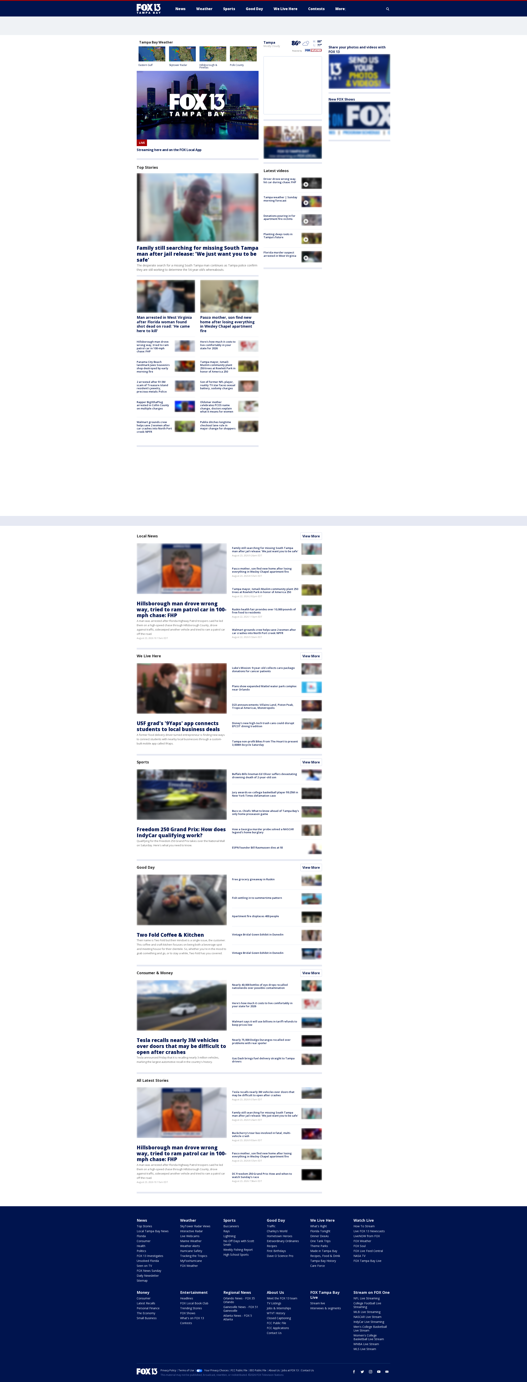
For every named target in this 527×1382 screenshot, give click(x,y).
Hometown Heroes (279, 1236)
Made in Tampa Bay (323, 1251)
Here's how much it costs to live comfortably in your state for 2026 (218, 345)
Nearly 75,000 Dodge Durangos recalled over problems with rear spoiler (261, 1041)
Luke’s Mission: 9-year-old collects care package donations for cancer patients (263, 669)
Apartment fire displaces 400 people (255, 916)
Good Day (146, 867)
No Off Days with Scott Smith (238, 1243)
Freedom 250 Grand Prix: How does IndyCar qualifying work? (181, 832)
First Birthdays (276, 1251)
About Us (275, 1292)
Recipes (272, 1246)
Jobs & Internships (279, 1308)
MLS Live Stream (364, 1349)
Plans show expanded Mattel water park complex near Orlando (264, 687)
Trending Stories (191, 1308)
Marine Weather (191, 1241)
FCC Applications (278, 1328)
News (142, 1220)
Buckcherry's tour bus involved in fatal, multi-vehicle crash (261, 1134)
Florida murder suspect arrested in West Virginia (280, 254)
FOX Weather (189, 1266)
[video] (311, 183)
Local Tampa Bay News (153, 1231)
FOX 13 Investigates (150, 1256)
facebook (354, 1371)
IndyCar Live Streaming (368, 1322)
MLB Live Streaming (366, 1312)
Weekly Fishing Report (238, 1250)
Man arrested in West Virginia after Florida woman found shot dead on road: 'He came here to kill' (164, 324)
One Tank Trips (320, 1241)
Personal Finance (148, 1308)
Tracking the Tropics (193, 1256)
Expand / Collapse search (387, 9)
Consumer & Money (155, 972)
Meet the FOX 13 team (282, 1298)
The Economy (146, 1313)
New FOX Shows (342, 99)
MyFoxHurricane (191, 1261)
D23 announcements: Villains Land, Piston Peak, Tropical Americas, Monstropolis (263, 706)
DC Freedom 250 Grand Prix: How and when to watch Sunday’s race (262, 1175)
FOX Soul (359, 1246)
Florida (141, 1236)
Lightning (229, 1236)
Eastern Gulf (146, 65)
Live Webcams (189, 1236)
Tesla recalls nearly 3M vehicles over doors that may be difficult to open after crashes (181, 1046)
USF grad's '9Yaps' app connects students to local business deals (178, 726)
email (387, 1371)
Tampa (269, 42)
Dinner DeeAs (319, 1236)
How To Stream (364, 1226)
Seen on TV (144, 1266)
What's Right (318, 1226)
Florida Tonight (320, 1231)
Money (143, 1292)
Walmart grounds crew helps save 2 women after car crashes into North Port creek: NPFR (154, 427)
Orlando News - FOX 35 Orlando (239, 1300)
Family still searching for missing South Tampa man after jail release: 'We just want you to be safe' (197, 253)
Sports (143, 762)
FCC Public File (276, 1323)
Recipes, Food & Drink (325, 1256)
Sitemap (142, 1280)
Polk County (237, 65)
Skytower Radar (178, 65)
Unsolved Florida (148, 1261)
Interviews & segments (325, 1308)
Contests (186, 1323)
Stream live (317, 1303)
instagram (370, 1371)
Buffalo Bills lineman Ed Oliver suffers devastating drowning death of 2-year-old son (264, 775)
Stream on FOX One (371, 1292)
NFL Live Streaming (366, 1298)
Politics (141, 1251)
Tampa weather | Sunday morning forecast (280, 198)
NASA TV (359, 1256)
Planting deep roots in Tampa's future (278, 235)
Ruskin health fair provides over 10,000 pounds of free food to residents (264, 610)
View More (311, 536)
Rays (226, 1231)
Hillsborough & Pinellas (208, 66)
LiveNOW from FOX (366, 1236)
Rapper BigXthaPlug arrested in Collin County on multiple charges (153, 405)
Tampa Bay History (323, 1261)
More (340, 8)
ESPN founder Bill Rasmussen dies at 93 (257, 847)
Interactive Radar (191, 1231)
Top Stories (144, 1226)
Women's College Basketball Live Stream (368, 1337)
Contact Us (274, 1333)
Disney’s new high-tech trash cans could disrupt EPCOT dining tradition (263, 724)
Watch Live (363, 1220)
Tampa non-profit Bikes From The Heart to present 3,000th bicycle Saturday (265, 743)
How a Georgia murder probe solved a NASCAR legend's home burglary (263, 830)
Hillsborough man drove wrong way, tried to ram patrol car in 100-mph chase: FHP (153, 346)
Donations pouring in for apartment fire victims (279, 217)
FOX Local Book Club (194, 1303)
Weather (188, 1220)
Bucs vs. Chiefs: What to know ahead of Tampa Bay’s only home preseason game (265, 812)
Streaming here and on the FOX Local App (169, 150)
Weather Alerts (190, 1246)
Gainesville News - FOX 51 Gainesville (240, 1309)
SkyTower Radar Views (195, 1226)
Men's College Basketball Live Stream (370, 1328)
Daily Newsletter (148, 1276)
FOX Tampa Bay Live (367, 1261)
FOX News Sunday (149, 1271)
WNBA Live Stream (366, 1344)
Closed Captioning (279, 1318)
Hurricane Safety (191, 1251)
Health (141, 1246)
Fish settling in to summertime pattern (257, 898)
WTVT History (276, 1313)
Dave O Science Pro (280, 1256)
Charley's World (277, 1231)
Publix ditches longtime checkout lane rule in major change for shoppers (218, 425)
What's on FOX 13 (192, 1318)
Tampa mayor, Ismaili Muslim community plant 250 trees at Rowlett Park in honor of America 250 (218, 366)
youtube (378, 1371)
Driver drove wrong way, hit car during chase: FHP (280, 180)
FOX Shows (187, 1313)
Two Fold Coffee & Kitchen (170, 934)
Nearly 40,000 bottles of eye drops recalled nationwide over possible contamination (260, 986)
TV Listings (274, 1303)
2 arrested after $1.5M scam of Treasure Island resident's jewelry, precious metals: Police (152, 386)
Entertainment (194, 1292)
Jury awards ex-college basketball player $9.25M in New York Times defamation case (265, 793)
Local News (147, 535)
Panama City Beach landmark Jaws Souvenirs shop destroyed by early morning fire (153, 366)
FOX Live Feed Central (368, 1251)
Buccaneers (231, 1226)
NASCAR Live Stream (367, 1317)
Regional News (237, 1292)
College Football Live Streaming (367, 1305)
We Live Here (149, 655)
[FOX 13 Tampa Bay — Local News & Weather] (150, 9)
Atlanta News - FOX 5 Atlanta (237, 1317)
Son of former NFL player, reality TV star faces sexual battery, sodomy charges (217, 385)
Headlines (186, 1298)
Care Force (317, 1266)
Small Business (147, 1318)
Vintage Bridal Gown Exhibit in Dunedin (257, 934)
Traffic (271, 1226)
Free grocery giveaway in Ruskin (253, 879)
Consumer (143, 1241)
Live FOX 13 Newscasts (369, 1231)
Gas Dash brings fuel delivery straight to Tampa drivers (263, 1059)
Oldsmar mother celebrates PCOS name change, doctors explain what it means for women (216, 407)
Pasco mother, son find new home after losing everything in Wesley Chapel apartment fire (227, 324)
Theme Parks (319, 1246)
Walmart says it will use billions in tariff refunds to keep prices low (264, 1023)
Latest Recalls (146, 1303)
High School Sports (236, 1255)
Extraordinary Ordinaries (283, 1241)
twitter (362, 1371)
